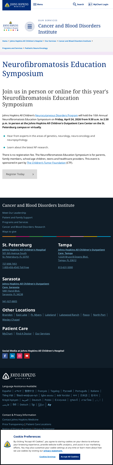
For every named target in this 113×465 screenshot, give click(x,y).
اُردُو (98, 400)
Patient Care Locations (38, 424)
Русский (67, 391)
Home (5, 41)
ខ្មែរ (33, 404)
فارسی (5, 404)
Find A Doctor (24, 333)
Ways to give (9, 231)
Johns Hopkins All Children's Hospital (26, 41)
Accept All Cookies (69, 456)
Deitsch (24, 404)
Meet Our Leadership (14, 212)
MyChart (7, 333)
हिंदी (14, 404)
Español (6, 391)
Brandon (7, 314)
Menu (38, 6)
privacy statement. (53, 450)
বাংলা (75, 395)
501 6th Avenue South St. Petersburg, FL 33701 (24, 253)
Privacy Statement (44, 429)
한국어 (94, 395)
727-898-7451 (9, 263)
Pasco (86, 314)
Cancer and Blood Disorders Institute (69, 28)
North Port (99, 314)
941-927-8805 (9, 301)
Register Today (15, 174)
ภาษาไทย (86, 400)
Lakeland (50, 314)
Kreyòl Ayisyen (10, 400)
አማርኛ (18, 391)
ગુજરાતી (74, 400)
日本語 (83, 395)
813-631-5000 (65, 267)
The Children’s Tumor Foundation (46, 162)
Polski (48, 400)
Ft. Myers (36, 314)
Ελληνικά (60, 400)
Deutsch (36, 400)
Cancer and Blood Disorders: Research (23, 226)
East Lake (21, 314)
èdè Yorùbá (63, 395)
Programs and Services (12, 48)
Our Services (48, 20)
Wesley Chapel (11, 319)
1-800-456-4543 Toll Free (15, 267)
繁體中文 (29, 391)
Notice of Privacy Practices (17, 429)
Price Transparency (13, 424)
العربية (25, 400)
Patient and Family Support (17, 217)
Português (81, 391)
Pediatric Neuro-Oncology (36, 48)
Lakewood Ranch (69, 314)
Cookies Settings (47, 456)
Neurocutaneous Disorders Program (56, 115)
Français (42, 391)
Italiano (95, 391)
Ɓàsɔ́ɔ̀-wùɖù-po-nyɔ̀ (27, 395)
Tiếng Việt (7, 395)
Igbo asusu (47, 395)
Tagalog (55, 391)
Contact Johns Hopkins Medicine (20, 419)
